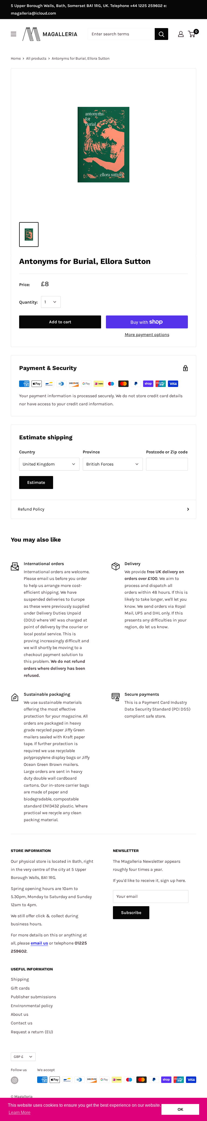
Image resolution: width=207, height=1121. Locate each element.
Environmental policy (32, 1005)
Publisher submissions (33, 996)
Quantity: (28, 302)
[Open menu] (13, 34)
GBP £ (18, 1057)
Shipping (20, 979)
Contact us (21, 1022)
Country (27, 451)
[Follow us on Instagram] (14, 1080)
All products (36, 58)
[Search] (161, 34)
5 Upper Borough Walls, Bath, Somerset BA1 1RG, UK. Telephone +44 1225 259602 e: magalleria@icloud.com (89, 9)
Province (91, 451)
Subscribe (131, 912)
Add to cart (60, 321)
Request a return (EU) (32, 1031)
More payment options (147, 334)
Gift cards (20, 988)
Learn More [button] (19, 1112)
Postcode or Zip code (167, 451)
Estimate (36, 482)
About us (19, 1014)
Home (16, 58)
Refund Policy (31, 509)
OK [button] (180, 1109)
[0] (191, 34)
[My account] (181, 34)
